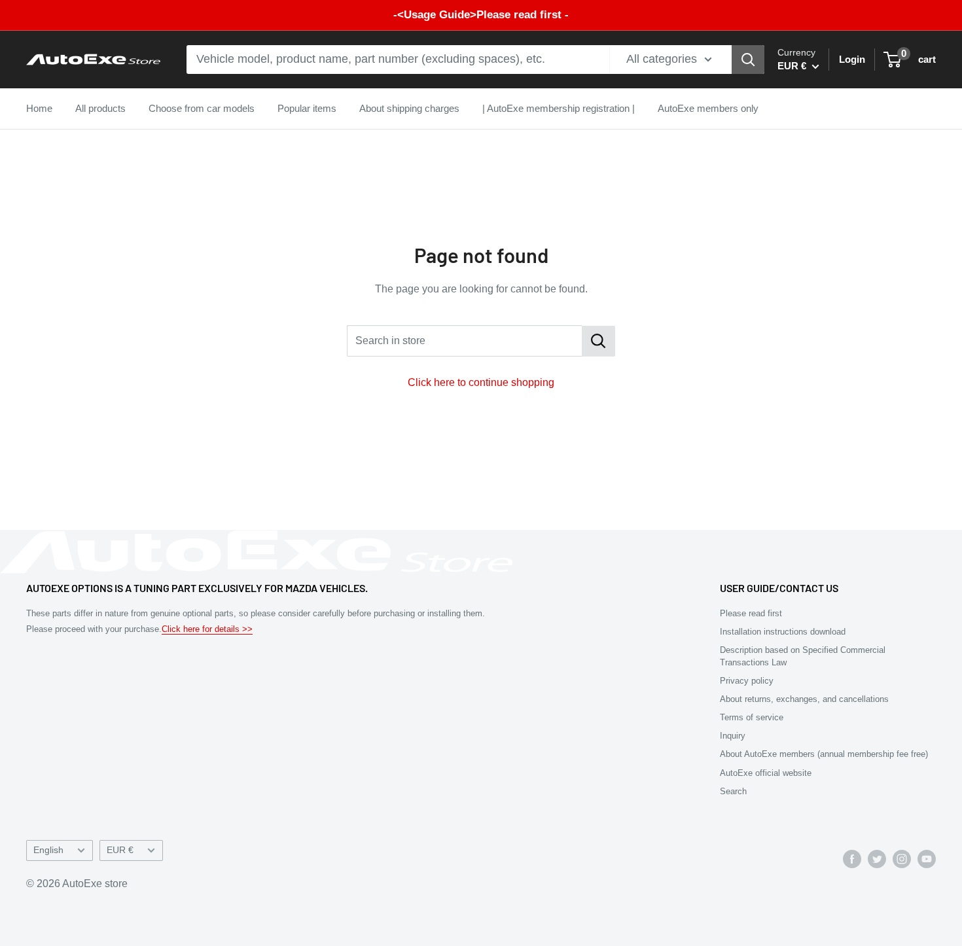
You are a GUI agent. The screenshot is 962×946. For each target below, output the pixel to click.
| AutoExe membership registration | (558, 108)
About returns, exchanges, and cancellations (804, 699)
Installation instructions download (783, 632)
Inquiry (732, 736)
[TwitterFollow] (877, 858)
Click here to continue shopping (481, 382)
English (48, 850)
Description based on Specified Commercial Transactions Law (802, 656)
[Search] (748, 59)
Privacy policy (747, 681)
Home (39, 108)
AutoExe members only (708, 108)
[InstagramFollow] (902, 858)
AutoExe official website (765, 773)
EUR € (120, 850)
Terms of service (751, 717)
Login (852, 59)
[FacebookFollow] (852, 858)
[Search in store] (598, 341)
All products (100, 108)
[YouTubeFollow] (926, 858)
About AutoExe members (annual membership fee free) (824, 754)
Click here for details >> (207, 629)
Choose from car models (202, 108)
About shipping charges (409, 108)
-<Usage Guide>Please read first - (481, 15)
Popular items (306, 108)
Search (733, 791)
